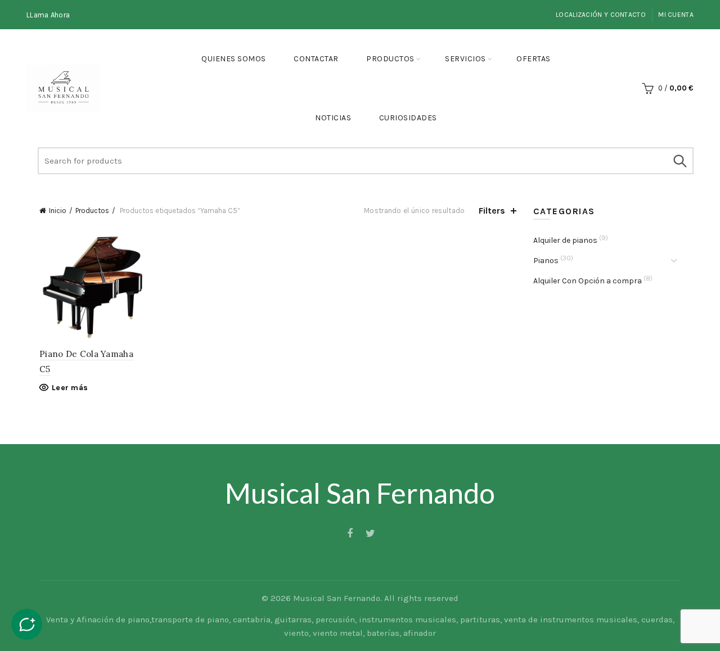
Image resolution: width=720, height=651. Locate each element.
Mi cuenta (676, 15)
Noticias (333, 118)
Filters (492, 210)
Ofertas (533, 59)
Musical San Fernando (336, 598)
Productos (390, 59)
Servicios (465, 59)
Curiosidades (408, 118)
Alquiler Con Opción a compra (587, 281)
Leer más (70, 387)
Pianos (546, 260)
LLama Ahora (48, 15)
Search (679, 160)
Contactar (316, 59)
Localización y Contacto (601, 15)
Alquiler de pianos (565, 240)
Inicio (57, 210)
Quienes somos (233, 59)
